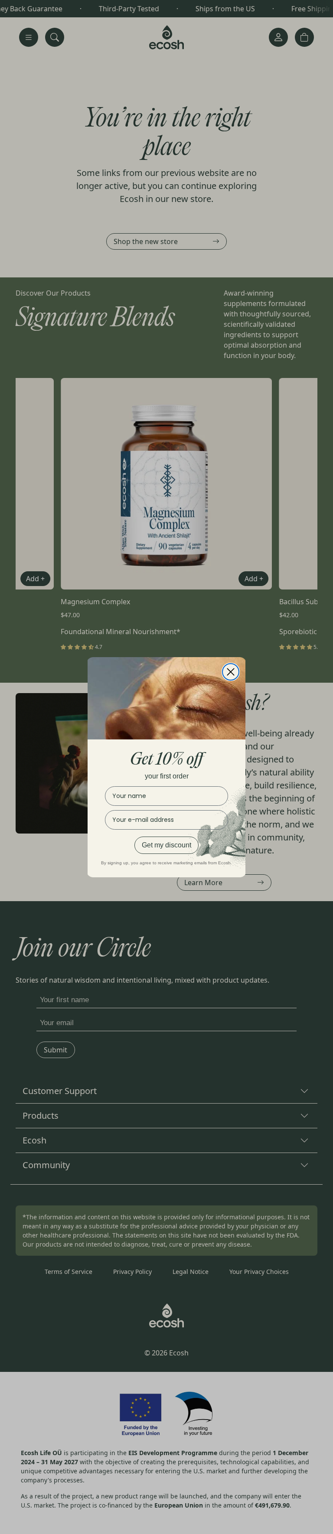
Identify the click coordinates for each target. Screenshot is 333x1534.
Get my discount (166, 845)
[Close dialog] (230, 672)
